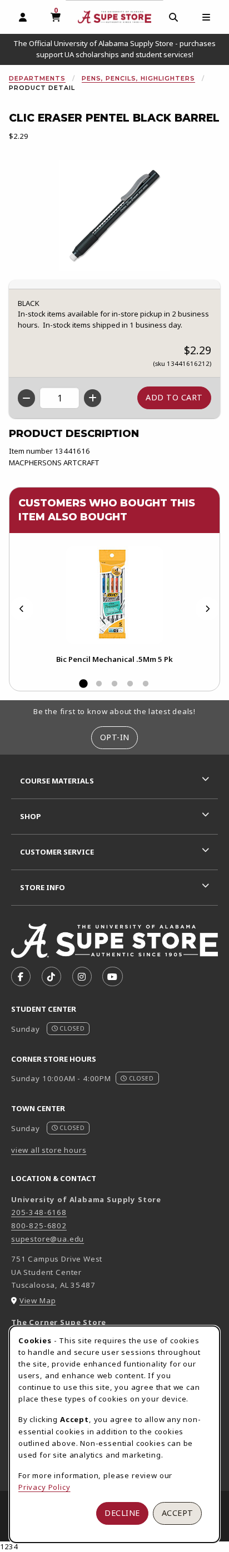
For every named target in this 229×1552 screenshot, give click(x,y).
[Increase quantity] (92, 398)
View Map (37, 1300)
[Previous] (21, 609)
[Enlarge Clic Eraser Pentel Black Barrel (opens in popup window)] (114, 215)
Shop (30, 816)
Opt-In (115, 737)
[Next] (207, 609)
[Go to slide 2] (99, 684)
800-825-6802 (39, 1225)
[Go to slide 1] (83, 684)
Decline (122, 1513)
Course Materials (57, 781)
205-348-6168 (39, 1212)
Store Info (42, 887)
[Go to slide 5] (145, 684)
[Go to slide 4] (130, 684)
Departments (37, 78)
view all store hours (49, 1150)
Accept (177, 1513)
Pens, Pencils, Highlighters (138, 78)
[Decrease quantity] (26, 398)
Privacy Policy (44, 1487)
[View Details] (114, 595)
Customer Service (57, 852)
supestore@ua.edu (47, 1239)
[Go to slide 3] (114, 684)
